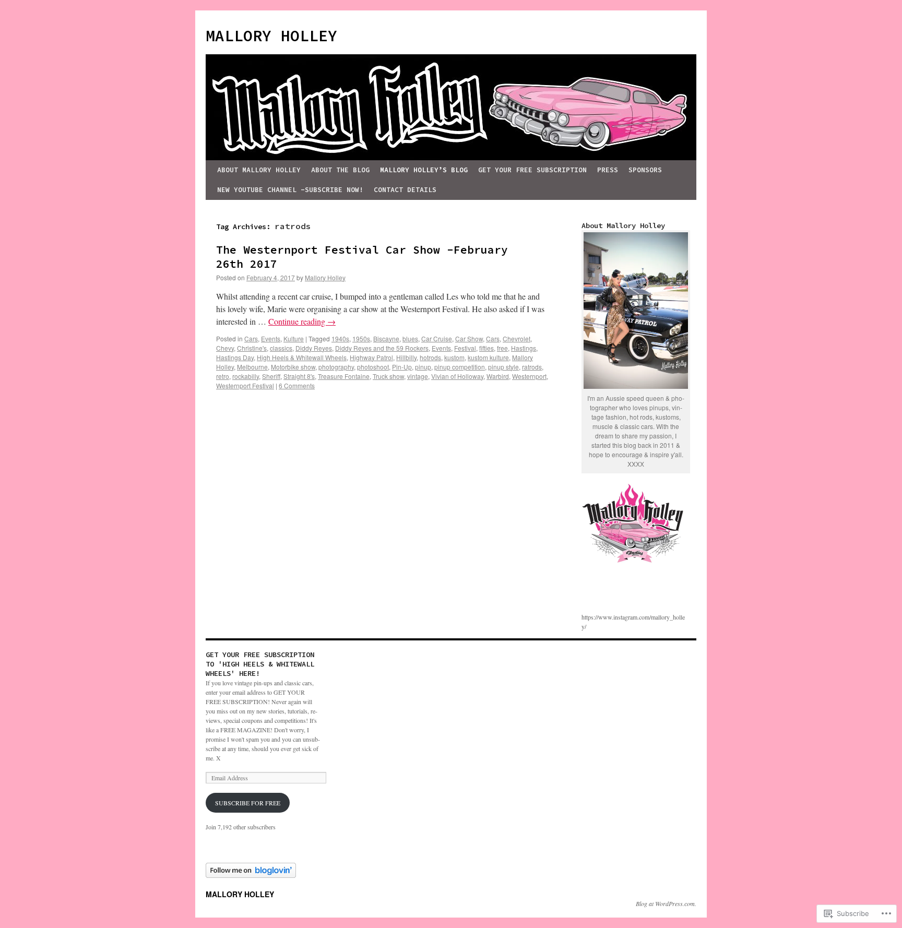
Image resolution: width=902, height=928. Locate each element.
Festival (465, 347)
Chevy (225, 347)
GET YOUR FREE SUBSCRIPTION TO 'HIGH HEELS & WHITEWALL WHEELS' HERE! (260, 664)
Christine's (252, 347)
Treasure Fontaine (344, 376)
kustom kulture (488, 357)
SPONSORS (645, 169)
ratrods (532, 366)
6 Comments (297, 385)
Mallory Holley (325, 277)
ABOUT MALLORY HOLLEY (259, 169)
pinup (423, 366)
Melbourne (252, 366)
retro (222, 376)
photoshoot (373, 366)
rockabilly (245, 376)
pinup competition (459, 366)
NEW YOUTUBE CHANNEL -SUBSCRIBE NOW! (290, 189)
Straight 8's (299, 376)
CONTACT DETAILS (405, 189)
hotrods (430, 357)
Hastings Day (235, 357)
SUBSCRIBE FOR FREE (247, 803)
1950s (361, 338)
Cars (251, 338)
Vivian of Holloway (457, 376)
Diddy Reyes (313, 347)
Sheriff (271, 376)
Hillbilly (406, 357)
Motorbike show (293, 366)
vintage (417, 376)
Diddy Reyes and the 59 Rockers (382, 347)
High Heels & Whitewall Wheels (302, 357)
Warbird (497, 376)
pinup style (503, 366)
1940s (340, 338)
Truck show (388, 376)
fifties (486, 347)
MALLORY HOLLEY (271, 35)
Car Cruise (436, 338)
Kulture (293, 338)
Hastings (523, 347)
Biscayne (386, 338)
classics (281, 347)
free (502, 347)
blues (410, 338)
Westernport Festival (245, 385)
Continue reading (302, 321)
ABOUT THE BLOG (340, 169)
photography (336, 366)
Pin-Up (402, 366)
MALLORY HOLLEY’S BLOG (424, 169)
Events (270, 338)
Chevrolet (516, 338)
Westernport (529, 376)
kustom (454, 357)
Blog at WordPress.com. (666, 903)
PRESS (607, 169)
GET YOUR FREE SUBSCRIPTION (532, 169)
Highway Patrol (371, 357)
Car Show (469, 338)
